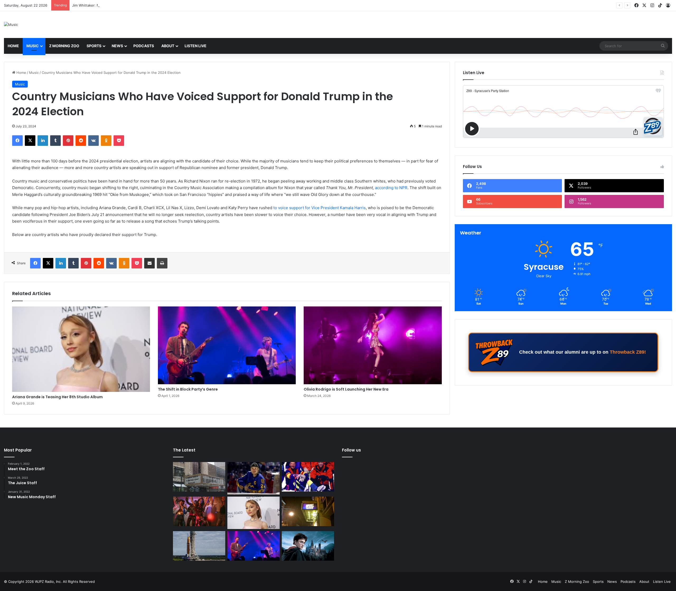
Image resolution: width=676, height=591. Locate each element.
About (167, 46)
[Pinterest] (68, 140)
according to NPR (391, 187)
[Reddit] (81, 140)
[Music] (11, 24)
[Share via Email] (149, 263)
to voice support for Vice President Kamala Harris (319, 207)
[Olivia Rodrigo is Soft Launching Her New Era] (373, 345)
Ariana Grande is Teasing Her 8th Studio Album (57, 397)
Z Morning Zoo (64, 46)
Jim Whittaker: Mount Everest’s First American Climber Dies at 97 (125, 5)
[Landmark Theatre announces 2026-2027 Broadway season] (199, 477)
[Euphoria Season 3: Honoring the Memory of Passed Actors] (199, 511)
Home (13, 46)
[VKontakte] (93, 140)
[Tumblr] (55, 140)
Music (32, 46)
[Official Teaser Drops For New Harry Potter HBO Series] (308, 546)
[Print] (162, 263)
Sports (94, 46)
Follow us (351, 450)
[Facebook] (17, 140)
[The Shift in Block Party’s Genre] (227, 345)
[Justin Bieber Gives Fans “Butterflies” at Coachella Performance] (253, 478)
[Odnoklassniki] (106, 140)
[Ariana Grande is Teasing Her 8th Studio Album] (81, 349)
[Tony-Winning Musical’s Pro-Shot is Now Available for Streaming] (308, 511)
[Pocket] (119, 140)
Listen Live (195, 46)
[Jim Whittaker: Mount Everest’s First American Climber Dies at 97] (308, 477)
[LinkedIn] (42, 140)
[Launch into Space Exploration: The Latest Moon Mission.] (199, 546)
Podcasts (143, 46)
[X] (30, 140)
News (117, 46)
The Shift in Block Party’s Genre (188, 389)
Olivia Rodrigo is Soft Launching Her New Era (346, 389)
